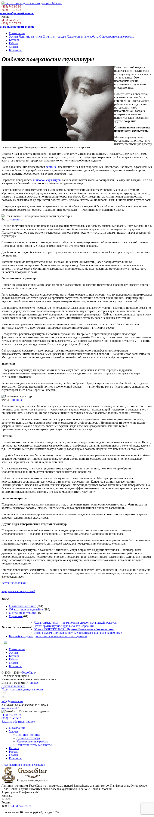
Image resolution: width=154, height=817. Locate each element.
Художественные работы (83, 36)
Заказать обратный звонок (18, 721)
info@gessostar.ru (12, 701)
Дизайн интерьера (54, 36)
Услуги (13, 36)
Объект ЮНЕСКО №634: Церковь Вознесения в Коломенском (74, 629)
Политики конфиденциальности (22, 689)
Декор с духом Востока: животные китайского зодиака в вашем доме (78, 632)
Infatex (34, 682)
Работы (13, 43)
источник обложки (14, 583)
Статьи (13, 46)
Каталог (14, 39)
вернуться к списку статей (18, 591)
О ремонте (16, 616)
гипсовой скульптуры (47, 180)
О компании (17, 33)
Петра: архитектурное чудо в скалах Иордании (64, 626)
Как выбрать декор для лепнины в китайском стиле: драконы (48, 636)
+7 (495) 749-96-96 (19, 805)
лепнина (51, 166)
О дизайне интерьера (22, 612)
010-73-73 (11, 9)
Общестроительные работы (116, 36)
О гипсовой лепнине (22, 606)
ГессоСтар (28, 672)
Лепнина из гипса (30, 36)
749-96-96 (11, 6)
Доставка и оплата (13, 686)
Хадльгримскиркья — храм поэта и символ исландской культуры (75, 622)
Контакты (15, 50)
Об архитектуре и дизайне (26, 609)
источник (16, 219)
